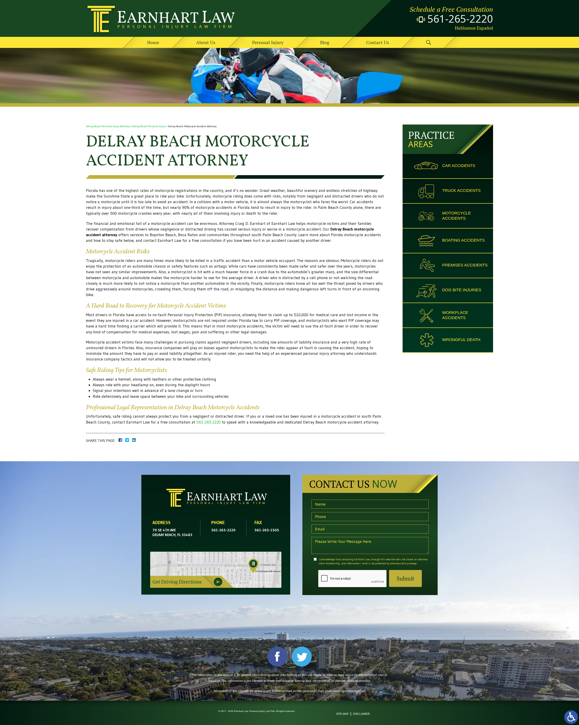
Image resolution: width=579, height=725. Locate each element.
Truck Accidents (461, 190)
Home (153, 42)
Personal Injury (267, 42)
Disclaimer (361, 714)
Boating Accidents (463, 240)
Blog (324, 42)
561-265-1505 (266, 530)
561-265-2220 (460, 19)
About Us (205, 42)
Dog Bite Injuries (461, 290)
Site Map (342, 714)
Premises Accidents (465, 265)
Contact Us (377, 42)
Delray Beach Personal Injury (148, 126)
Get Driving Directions (177, 581)
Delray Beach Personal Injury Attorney (107, 126)
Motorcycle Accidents (456, 216)
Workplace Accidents (455, 315)
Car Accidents (458, 165)
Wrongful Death (461, 339)
